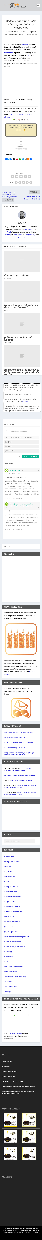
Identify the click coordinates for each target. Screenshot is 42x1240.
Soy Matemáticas (10, 972)
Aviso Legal (6, 1067)
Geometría (14, 34)
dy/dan (6, 882)
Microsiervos (8, 957)
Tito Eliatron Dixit (10, 987)
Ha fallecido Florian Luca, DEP (14, 738)
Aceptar (21, 1236)
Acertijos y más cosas (11, 862)
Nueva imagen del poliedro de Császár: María (21, 306)
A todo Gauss (9, 857)
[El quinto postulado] (22, 261)
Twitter (7, 235)
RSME (6, 962)
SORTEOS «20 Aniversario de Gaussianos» (19, 743)
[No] (39, 1233)
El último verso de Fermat (13, 912)
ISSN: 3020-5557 (7, 1062)
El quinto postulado (16, 275)
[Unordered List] (18, 437)
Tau (27, 55)
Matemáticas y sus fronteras (14, 947)
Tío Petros (8, 982)
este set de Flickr (16, 1033)
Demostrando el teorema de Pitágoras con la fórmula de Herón (22, 372)
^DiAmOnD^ (21, 31)
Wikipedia (25, 401)
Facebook (21, 237)
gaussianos (8, 775)
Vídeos (21, 34)
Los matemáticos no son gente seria (17, 937)
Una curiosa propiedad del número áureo (19, 733)
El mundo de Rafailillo (12, 907)
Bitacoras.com (15, 470)
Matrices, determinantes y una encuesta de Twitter (20, 786)
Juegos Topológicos (11, 932)
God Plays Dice (9, 917)
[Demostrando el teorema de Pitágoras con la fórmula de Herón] (22, 356)
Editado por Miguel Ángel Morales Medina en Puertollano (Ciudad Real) (18, 1092)
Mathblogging (9, 952)
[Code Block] (23, 437)
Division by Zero (9, 877)
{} (28, 437)
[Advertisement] (21, 579)
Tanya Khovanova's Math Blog (15, 977)
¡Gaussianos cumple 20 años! (14, 748)
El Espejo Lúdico (9, 902)
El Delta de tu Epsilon (11, 892)
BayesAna (7, 867)
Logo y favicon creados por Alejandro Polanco (18, 1087)
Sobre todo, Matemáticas (13, 967)
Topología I (8, 992)
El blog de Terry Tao (11, 887)
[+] (30, 437)
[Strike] (13, 437)
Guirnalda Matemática (12, 922)
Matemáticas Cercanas (12, 942)
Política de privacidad (9, 1072)
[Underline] (11, 437)
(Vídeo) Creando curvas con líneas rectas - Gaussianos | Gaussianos (22, 505)
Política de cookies (8, 1076)
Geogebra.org (30, 235)
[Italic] (8, 437)
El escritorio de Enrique (12, 897)
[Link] (25, 437)
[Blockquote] (21, 437)
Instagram (18, 235)
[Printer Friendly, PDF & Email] (21, 119)
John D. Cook (8, 927)
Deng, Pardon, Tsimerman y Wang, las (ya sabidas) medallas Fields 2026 (19, 754)
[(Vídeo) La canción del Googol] (22, 323)
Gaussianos (28, 229)
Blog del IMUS (9, 872)
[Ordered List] (16, 437)
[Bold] (6, 437)
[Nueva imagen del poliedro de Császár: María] (22, 291)
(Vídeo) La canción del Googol (18, 338)
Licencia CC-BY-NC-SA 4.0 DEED (13, 1081)
